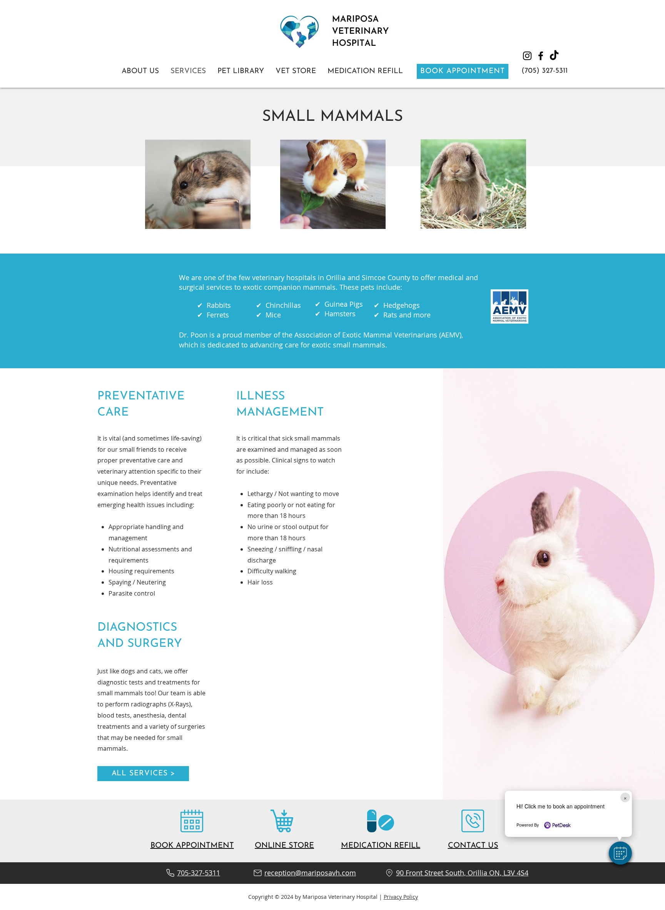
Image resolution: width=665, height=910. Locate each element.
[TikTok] (554, 56)
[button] (620, 853)
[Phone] (170, 873)
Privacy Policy (401, 896)
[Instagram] (527, 56)
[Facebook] (540, 56)
